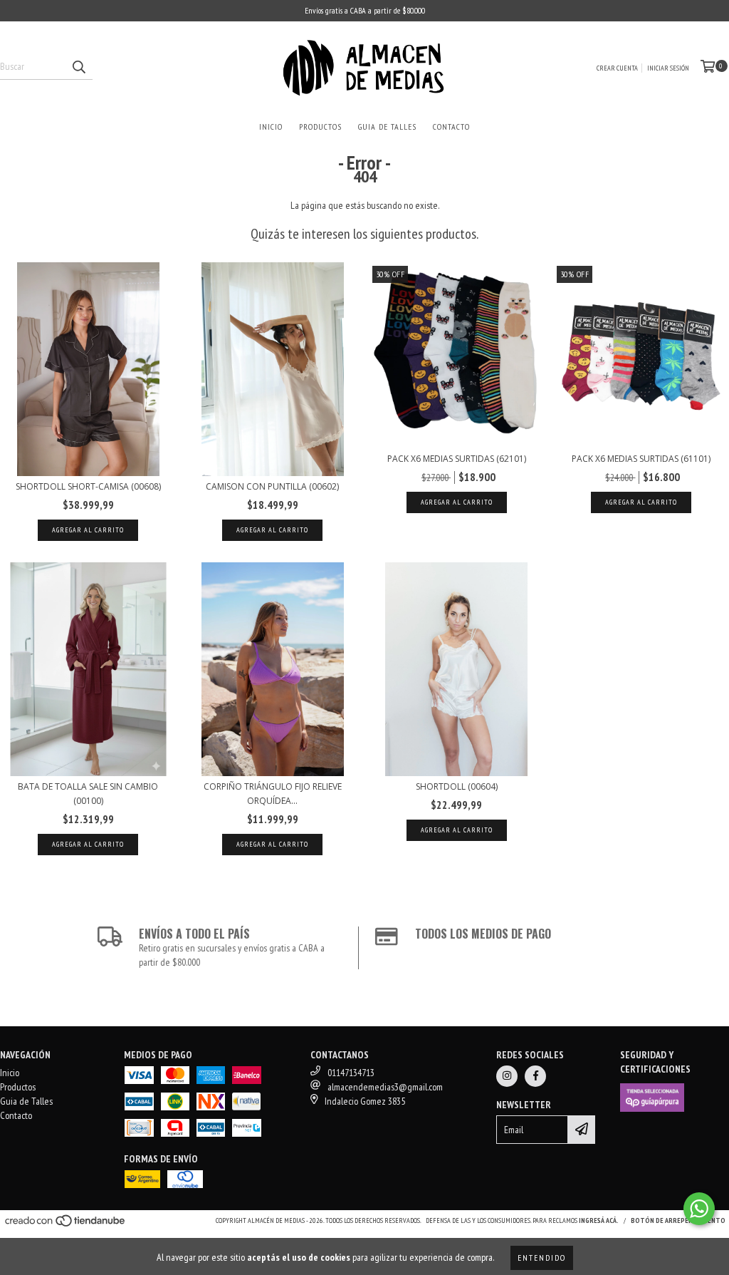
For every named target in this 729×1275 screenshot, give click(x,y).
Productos (320, 126)
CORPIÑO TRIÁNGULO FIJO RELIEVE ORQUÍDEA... (273, 793)
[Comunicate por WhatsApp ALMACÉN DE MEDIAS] (699, 1208)
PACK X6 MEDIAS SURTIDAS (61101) (641, 459)
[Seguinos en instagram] (507, 1076)
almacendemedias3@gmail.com (385, 1086)
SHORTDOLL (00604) (457, 786)
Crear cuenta (617, 68)
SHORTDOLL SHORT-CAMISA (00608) (88, 486)
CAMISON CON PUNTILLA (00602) (272, 486)
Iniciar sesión (668, 68)
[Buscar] (78, 67)
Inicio (271, 126)
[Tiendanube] (66, 1224)
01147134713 (350, 1072)
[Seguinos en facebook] (535, 1076)
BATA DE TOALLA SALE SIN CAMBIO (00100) (88, 793)
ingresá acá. (599, 1220)
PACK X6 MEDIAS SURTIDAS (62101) (456, 459)
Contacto (451, 126)
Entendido (542, 1257)
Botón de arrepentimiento (678, 1220)
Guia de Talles (387, 126)
